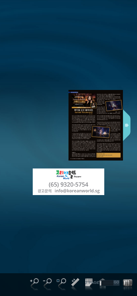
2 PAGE (92, 282)
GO (116, 282)
